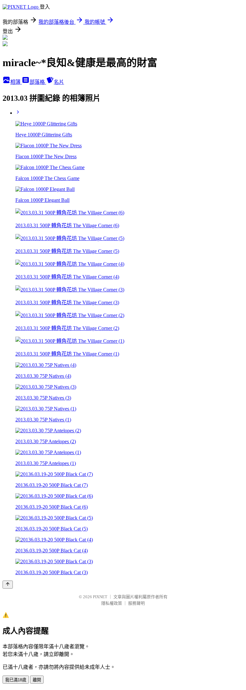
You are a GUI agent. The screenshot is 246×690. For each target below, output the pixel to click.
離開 (37, 679)
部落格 (37, 82)
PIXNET (100, 596)
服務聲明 (136, 603)
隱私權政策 (111, 603)
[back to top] (8, 585)
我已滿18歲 (15, 679)
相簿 (16, 82)
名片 (59, 82)
